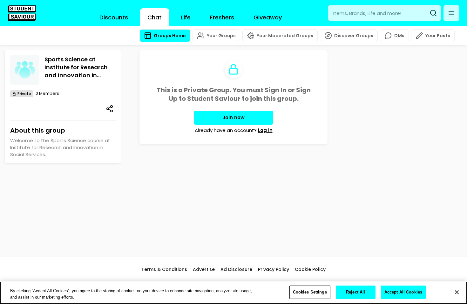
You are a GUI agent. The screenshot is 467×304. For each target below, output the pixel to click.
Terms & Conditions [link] (164, 269)
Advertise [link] (204, 269)
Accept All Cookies (403, 292)
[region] (233, 292)
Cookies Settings (310, 292)
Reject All (355, 292)
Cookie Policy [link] (310, 269)
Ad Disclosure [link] (236, 269)
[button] (451, 13)
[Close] (457, 292)
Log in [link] (265, 130)
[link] (22, 13)
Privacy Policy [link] (273, 269)
